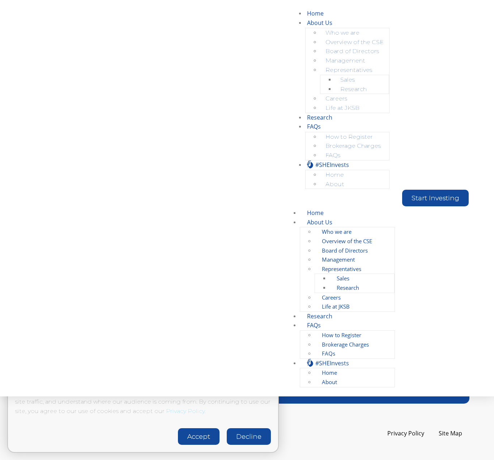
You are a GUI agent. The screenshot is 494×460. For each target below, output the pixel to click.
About (334, 184)
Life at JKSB (342, 107)
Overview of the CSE (354, 42)
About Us (319, 23)
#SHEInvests (331, 165)
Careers (336, 98)
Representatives (348, 69)
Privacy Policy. (186, 411)
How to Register (349, 136)
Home (315, 13)
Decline (248, 436)
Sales (347, 79)
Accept (198, 436)
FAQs (314, 126)
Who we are (342, 32)
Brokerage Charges (353, 145)
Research (353, 89)
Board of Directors (352, 51)
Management (345, 60)
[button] (435, 198)
